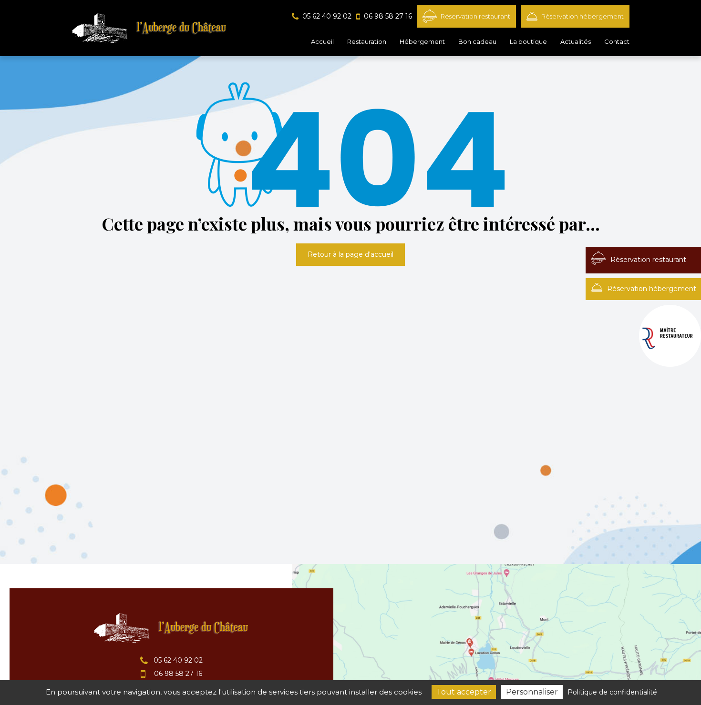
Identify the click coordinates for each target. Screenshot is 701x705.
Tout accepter (463, 691)
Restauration (366, 41)
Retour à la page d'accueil (350, 254)
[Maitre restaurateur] (670, 336)
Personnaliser (532, 691)
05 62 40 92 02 (177, 660)
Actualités (575, 41)
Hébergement (422, 41)
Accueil (322, 41)
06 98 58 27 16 (177, 673)
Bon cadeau (477, 41)
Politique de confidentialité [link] (612, 692)
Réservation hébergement (582, 16)
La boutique (528, 41)
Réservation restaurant (475, 16)
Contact (616, 41)
